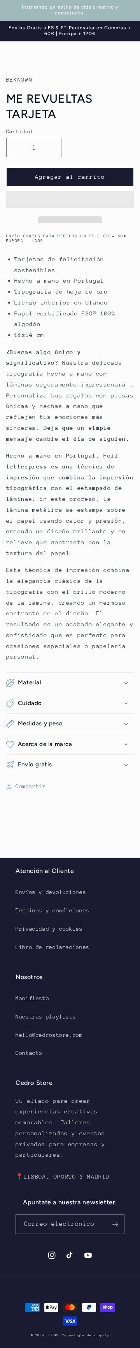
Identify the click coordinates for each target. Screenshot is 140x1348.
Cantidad (19, 131)
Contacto (29, 1053)
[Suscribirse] (115, 1224)
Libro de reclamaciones (52, 947)
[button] (70, 200)
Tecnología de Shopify (85, 1335)
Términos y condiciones (52, 910)
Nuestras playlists (46, 1016)
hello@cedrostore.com (49, 1035)
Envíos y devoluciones (51, 892)
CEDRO (54, 1335)
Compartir (31, 786)
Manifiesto (32, 998)
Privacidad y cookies (49, 929)
